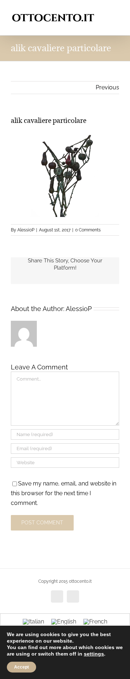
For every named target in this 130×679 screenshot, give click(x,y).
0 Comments (88, 229)
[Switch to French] (95, 622)
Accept (21, 667)
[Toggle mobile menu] (116, 11)
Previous (107, 87)
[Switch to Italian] (33, 622)
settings (94, 654)
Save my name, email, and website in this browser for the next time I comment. (63, 493)
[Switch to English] (64, 622)
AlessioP (25, 229)
